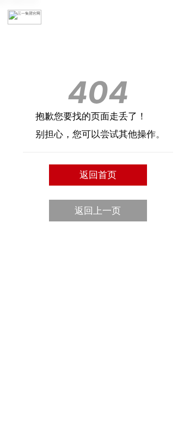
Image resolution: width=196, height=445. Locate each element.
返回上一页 (98, 210)
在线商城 (161, 17)
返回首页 (98, 174)
